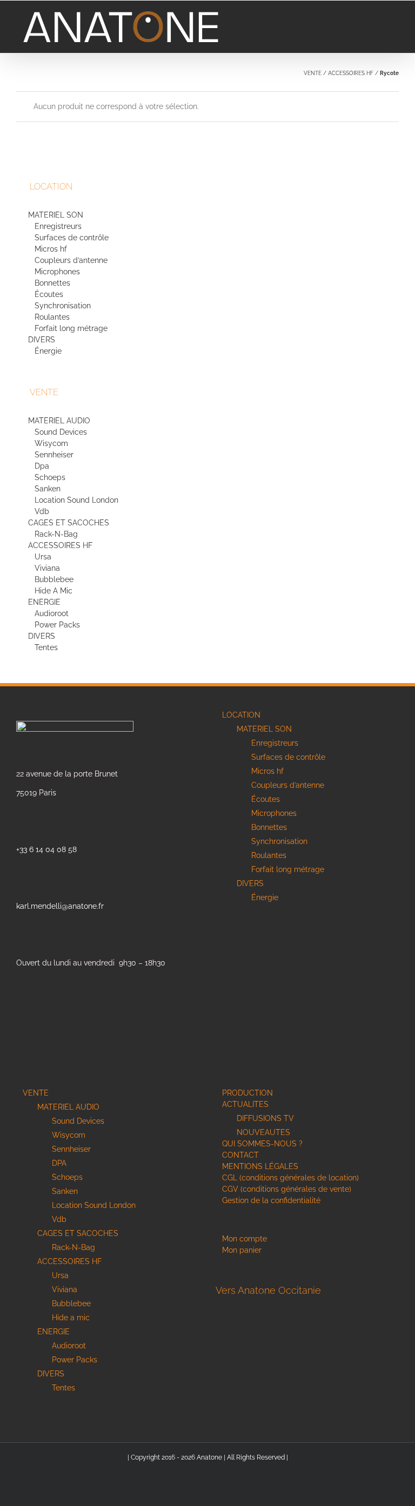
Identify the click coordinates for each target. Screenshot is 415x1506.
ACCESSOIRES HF (350, 73)
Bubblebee (54, 579)
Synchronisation (63, 305)
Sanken (48, 488)
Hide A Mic (53, 590)
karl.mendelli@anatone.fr (60, 906)
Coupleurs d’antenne (71, 260)
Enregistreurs (58, 226)
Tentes (46, 647)
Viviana (47, 568)
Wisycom (51, 443)
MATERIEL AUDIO (59, 420)
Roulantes (52, 317)
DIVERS (42, 339)
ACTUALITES (245, 1104)
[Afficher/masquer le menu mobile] (394, 17)
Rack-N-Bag (56, 534)
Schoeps (50, 477)
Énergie (48, 351)
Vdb (42, 511)
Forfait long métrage (71, 328)
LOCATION (241, 715)
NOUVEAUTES (263, 1132)
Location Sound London (76, 500)
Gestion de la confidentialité (271, 1200)
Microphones (57, 271)
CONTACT (240, 1155)
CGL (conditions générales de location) (290, 1177)
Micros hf (51, 249)
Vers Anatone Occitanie (268, 1290)
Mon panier (242, 1250)
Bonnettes (52, 283)
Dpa (42, 466)
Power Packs (57, 624)
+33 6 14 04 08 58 (46, 849)
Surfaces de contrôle (72, 237)
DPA (59, 1163)
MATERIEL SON (55, 215)
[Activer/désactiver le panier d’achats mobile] (383, 17)
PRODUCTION (247, 1093)
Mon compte (244, 1238)
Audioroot (52, 613)
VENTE (313, 73)
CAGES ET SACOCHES (68, 522)
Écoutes (49, 294)
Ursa (43, 556)
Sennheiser (54, 454)
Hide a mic (71, 1317)
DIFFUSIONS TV (265, 1118)
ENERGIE (44, 602)
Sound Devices (61, 432)
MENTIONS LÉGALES (260, 1166)
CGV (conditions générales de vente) (286, 1189)
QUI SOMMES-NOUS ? (262, 1143)
